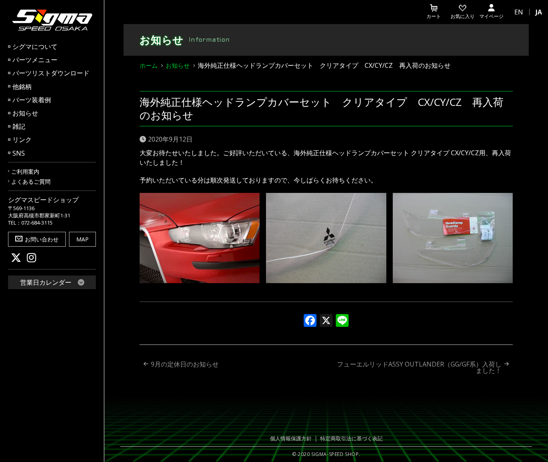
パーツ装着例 (31, 99)
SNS (18, 153)
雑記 (18, 126)
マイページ (491, 16)
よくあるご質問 (31, 181)
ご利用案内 (25, 171)
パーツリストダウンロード (50, 73)
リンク (22, 139)
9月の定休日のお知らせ (185, 364)
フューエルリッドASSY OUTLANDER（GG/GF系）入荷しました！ (419, 367)
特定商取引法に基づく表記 (351, 438)
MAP (82, 239)
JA (539, 12)
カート (433, 16)
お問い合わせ (42, 239)
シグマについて (34, 46)
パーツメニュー (34, 59)
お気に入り (463, 16)
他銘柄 (22, 86)
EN (518, 12)
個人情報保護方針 (291, 438)
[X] (326, 321)
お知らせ (25, 113)
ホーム (149, 65)
